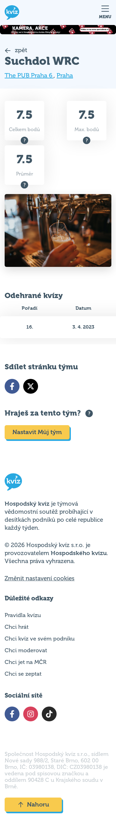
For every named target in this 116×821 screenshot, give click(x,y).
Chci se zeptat (23, 674)
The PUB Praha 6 (29, 75)
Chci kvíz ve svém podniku (40, 639)
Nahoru (38, 804)
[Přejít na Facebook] (12, 386)
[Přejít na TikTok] (49, 714)
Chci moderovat (26, 650)
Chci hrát (16, 627)
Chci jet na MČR (25, 662)
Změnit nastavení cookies (40, 578)
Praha (65, 75)
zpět (20, 50)
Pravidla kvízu (23, 615)
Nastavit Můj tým (37, 432)
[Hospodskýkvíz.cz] (12, 12)
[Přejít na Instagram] (30, 714)
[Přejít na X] (30, 386)
